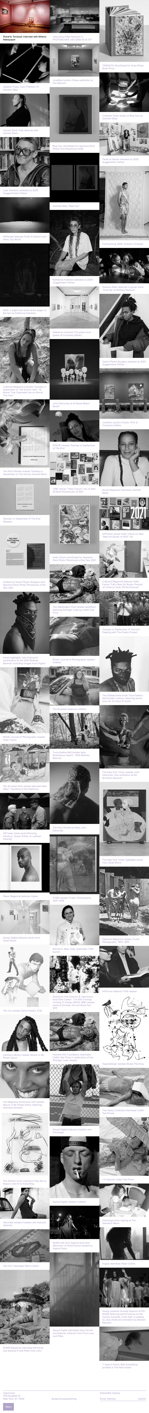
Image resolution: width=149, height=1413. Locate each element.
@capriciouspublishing (63, 1398)
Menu (8, 1406)
